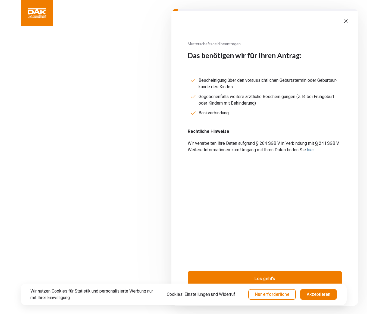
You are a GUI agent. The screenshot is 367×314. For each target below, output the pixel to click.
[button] (37, 13)
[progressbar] (264, 10)
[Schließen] (346, 21)
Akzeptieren (318, 294)
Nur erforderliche (272, 294)
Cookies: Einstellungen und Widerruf (201, 294)
